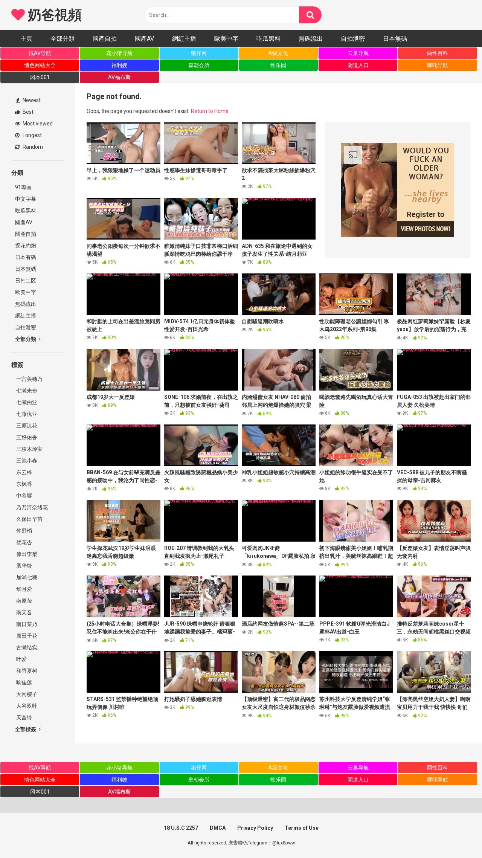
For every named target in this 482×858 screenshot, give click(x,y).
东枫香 (23, 484)
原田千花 (26, 636)
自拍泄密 (353, 38)
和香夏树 (26, 671)
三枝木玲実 (29, 449)
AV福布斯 (119, 77)
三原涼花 (26, 426)
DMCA (218, 828)
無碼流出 (311, 38)
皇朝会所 (198, 65)
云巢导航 (358, 53)
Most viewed (37, 124)
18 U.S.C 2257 (181, 828)
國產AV (144, 38)
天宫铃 (23, 717)
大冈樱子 (26, 694)
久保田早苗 (29, 519)
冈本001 (40, 77)
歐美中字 (226, 38)
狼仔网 (199, 53)
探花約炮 (25, 246)
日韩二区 (25, 281)
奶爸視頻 (53, 15)
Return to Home (210, 111)
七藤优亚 (26, 414)
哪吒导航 (437, 65)
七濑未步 (26, 391)
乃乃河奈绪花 (31, 507)
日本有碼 (25, 257)
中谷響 (23, 496)
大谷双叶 (26, 706)
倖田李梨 (26, 554)
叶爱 (21, 659)
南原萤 (23, 601)
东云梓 (23, 472)
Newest (31, 100)
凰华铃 (23, 566)
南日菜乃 (26, 624)
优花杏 (23, 542)
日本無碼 (395, 38)
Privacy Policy (255, 828)
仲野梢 (23, 531)
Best (27, 112)
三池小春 (26, 461)
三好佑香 (26, 437)
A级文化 (278, 53)
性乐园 (278, 65)
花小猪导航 (119, 53)
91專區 (23, 187)
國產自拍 (105, 38)
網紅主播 (184, 38)
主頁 (26, 38)
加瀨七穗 (26, 577)
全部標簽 (26, 729)
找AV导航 (40, 53)
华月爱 (23, 589)
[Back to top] (457, 835)
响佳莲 (23, 682)
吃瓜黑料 (268, 38)
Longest (31, 135)
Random (32, 147)
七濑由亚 (26, 402)
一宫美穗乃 (29, 379)
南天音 (23, 612)
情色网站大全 (40, 65)
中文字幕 (25, 199)
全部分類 (62, 38)
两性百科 (437, 53)
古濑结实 (26, 647)
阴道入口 (358, 65)
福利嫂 (119, 65)
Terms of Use (302, 828)
